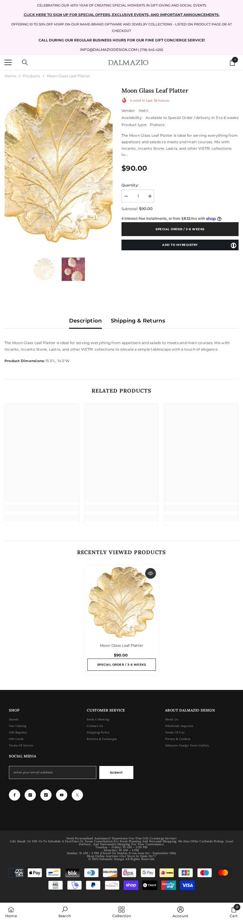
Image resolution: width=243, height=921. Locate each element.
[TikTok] (46, 795)
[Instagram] (30, 795)
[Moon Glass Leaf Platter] (121, 602)
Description (85, 320)
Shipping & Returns (138, 320)
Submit (116, 773)
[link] (42, 508)
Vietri (143, 110)
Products (31, 76)
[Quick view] (150, 573)
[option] (58, 166)
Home (10, 76)
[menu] (8, 62)
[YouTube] (61, 795)
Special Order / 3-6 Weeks (180, 229)
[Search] (24, 62)
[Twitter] (77, 795)
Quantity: (130, 185)
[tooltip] (233, 245)
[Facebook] (14, 795)
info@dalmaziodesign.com (108, 49)
